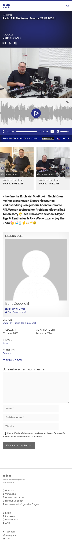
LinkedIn (9, 539)
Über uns (9, 491)
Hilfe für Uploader (14, 501)
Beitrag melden (12, 360)
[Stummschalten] (57, 131)
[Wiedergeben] (3, 131)
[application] (36, 131)
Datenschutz (11, 520)
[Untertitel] (52, 131)
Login (8, 513)
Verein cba (10, 494)
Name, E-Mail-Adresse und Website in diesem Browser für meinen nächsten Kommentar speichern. (34, 435)
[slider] (26, 131)
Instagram (10, 535)
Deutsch (7, 353)
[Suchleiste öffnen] (67, 6)
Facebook (10, 532)
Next (67, 168)
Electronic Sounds (12, 38)
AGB (7, 523)
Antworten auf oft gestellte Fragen (22, 504)
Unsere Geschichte (14, 497)
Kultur (5, 343)
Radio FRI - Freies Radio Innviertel (19, 323)
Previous (1, 168)
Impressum (10, 516)
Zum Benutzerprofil (16, 312)
